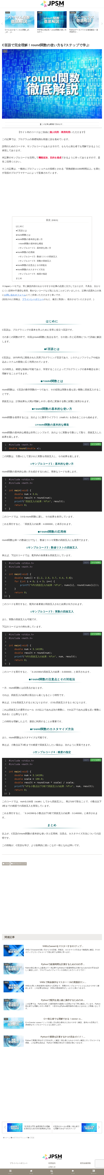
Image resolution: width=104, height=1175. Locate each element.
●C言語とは (21, 230)
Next (102, 24)
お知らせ (52, 1167)
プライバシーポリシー (33, 299)
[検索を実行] (96, 842)
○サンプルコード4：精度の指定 (32, 274)
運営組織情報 (85, 1163)
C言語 (7, 864)
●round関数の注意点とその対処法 (31, 265)
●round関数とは (23, 235)
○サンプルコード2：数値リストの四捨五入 (37, 256)
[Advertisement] (52, 196)
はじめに (20, 226)
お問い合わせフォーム (15, 295)
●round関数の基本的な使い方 (29, 239)
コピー (86, 444)
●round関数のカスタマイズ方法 (30, 269)
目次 (48, 220)
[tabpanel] (19, 23)
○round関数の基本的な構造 (30, 243)
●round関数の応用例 (25, 252)
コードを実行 (95, 444)
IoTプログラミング (19, 864)
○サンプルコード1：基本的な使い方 (34, 248)
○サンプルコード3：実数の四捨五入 (34, 261)
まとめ (19, 278)
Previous (2, 24)
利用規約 (52, 1163)
